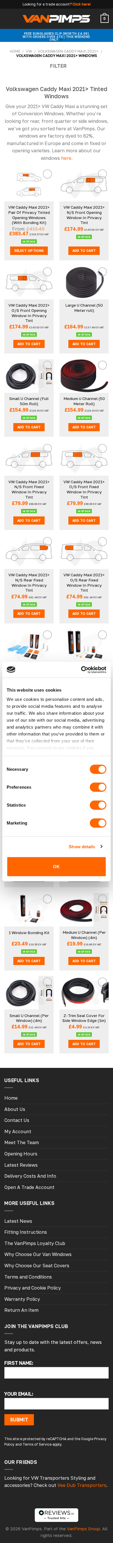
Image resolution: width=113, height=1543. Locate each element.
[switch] (98, 787)
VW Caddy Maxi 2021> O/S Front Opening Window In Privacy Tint (29, 313)
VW (29, 51)
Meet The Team (21, 1142)
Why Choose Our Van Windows (38, 1254)
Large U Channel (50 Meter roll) (84, 308)
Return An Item (21, 1310)
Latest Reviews (21, 1165)
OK (56, 866)
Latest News (18, 1221)
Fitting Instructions (25, 1232)
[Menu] (7, 19)
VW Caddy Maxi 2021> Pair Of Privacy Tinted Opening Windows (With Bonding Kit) (29, 215)
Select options (29, 250)
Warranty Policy (22, 1299)
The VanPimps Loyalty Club (34, 1243)
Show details (82, 846)
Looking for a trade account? (47, 4)
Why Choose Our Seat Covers (36, 1265)
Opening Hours (20, 1154)
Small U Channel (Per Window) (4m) (29, 1018)
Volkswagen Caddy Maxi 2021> (68, 51)
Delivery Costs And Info (30, 1176)
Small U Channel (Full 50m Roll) (29, 401)
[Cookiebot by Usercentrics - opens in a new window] (81, 669)
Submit (19, 1419)
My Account (17, 1131)
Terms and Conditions (28, 1277)
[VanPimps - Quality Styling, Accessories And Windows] (57, 18)
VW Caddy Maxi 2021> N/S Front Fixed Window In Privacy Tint (29, 489)
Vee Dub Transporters (81, 1485)
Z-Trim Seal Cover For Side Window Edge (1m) (84, 1018)
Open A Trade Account (29, 1187)
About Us (14, 1109)
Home (15, 51)
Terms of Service (37, 1444)
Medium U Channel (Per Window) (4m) (84, 935)
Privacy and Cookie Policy (32, 1288)
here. (66, 158)
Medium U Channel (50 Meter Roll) (84, 401)
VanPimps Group (83, 1528)
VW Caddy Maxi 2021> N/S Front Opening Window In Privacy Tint (84, 215)
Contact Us (16, 1120)
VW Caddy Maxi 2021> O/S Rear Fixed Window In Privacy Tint (84, 582)
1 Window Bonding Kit (29, 932)
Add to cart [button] (84, 250)
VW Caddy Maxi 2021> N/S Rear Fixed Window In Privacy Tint (29, 582)
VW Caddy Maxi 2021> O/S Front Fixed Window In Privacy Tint (84, 489)
